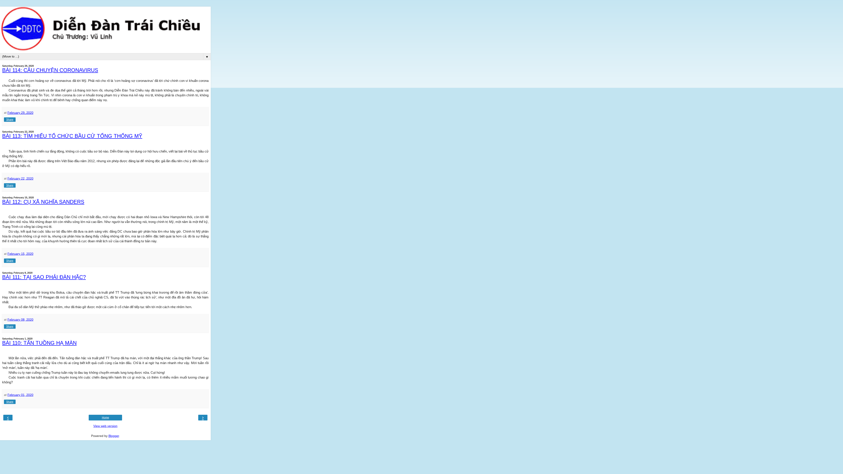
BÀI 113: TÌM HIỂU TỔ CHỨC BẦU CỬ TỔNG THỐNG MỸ (72, 136)
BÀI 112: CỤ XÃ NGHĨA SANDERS (43, 202)
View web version (105, 426)
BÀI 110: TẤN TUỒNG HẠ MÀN (39, 343)
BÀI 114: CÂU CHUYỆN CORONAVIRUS (50, 70)
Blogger (113, 436)
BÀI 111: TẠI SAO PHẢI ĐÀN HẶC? (44, 277)
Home (105, 417)
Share (9, 119)
